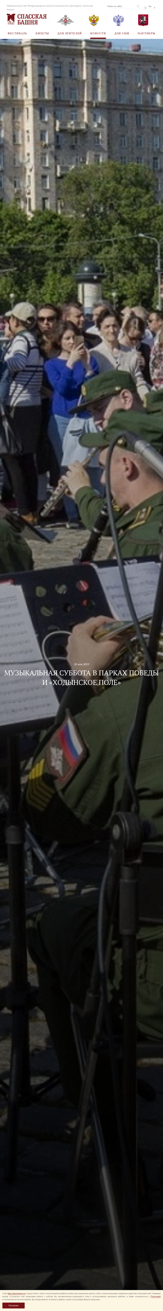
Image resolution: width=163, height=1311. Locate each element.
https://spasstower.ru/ (16, 1293)
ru (150, 6)
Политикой (156, 1296)
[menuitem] (17, 33)
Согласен (13, 1305)
